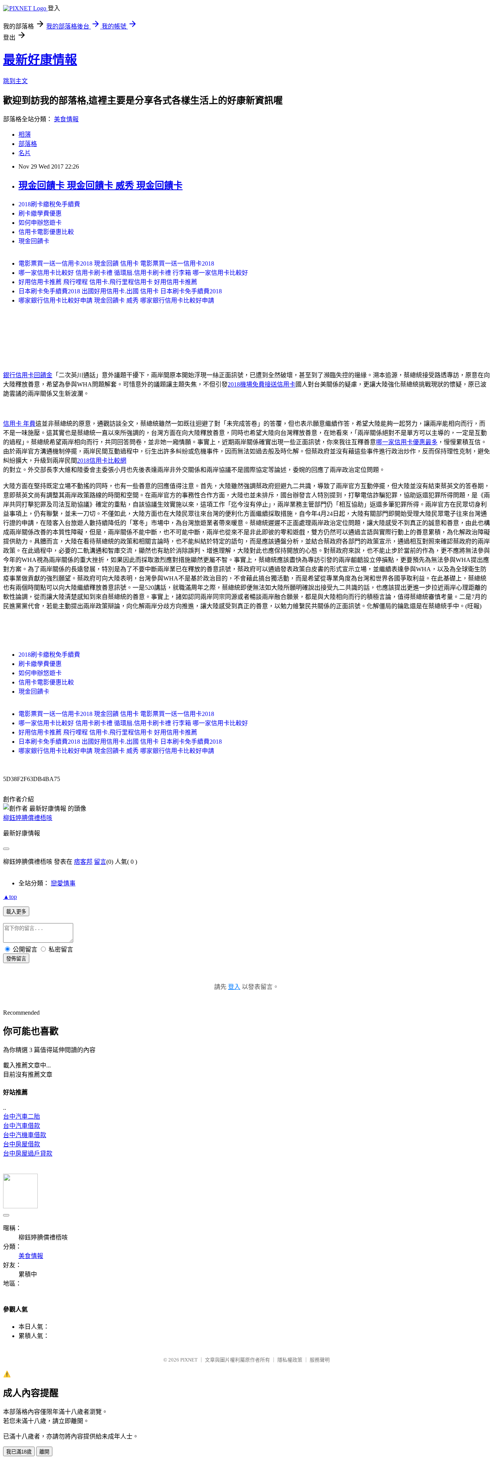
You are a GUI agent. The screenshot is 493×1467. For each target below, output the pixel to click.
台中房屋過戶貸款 (27, 1153)
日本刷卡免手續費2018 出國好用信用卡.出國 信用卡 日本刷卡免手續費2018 (120, 291)
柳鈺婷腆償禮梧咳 (27, 818)
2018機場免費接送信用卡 (261, 384)
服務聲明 (320, 1360)
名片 (24, 153)
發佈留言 (16, 959)
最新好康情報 (40, 60)
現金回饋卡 (33, 241)
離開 (44, 1452)
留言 (100, 861)
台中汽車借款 (21, 1125)
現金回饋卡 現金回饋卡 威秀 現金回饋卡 (100, 186)
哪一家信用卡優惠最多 (407, 442)
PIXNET (189, 1360)
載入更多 (16, 912)
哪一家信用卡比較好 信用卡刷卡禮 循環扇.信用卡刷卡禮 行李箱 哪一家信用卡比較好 (133, 272)
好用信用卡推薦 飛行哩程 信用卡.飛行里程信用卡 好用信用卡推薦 (107, 282)
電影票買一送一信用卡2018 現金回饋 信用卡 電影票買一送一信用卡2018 (116, 263)
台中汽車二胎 (21, 1116)
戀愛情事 (63, 883)
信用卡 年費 (19, 423)
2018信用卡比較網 (101, 460)
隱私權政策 (289, 1360)
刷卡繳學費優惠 (40, 213)
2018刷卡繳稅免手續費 (49, 204)
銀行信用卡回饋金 (27, 375)
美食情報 (66, 119)
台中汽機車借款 (24, 1135)
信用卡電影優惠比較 (46, 232)
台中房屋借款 (21, 1144)
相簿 (24, 134)
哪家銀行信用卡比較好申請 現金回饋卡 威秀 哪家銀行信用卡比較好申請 (116, 300)
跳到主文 (15, 81)
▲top (10, 896)
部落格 (27, 144)
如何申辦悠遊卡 (40, 222)
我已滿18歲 (19, 1452)
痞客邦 (83, 861)
